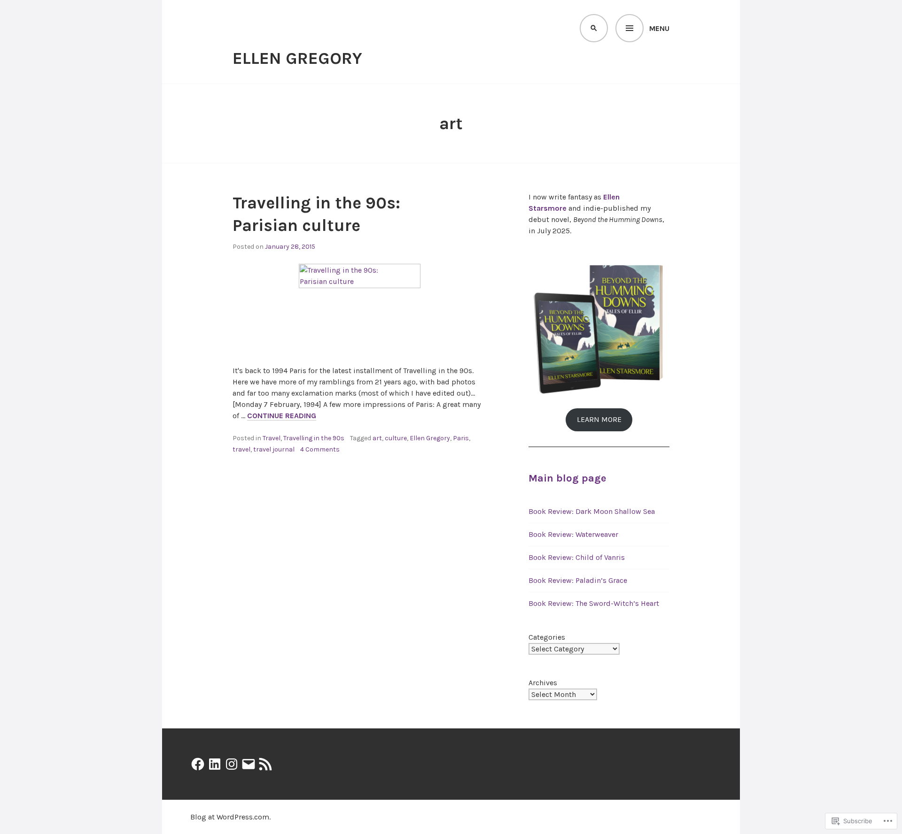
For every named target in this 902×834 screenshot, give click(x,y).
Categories (547, 637)
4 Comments (320, 449)
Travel (271, 438)
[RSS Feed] (265, 764)
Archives (543, 682)
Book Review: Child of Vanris (577, 557)
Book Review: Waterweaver (573, 534)
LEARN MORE (599, 419)
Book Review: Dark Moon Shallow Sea (592, 511)
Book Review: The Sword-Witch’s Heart (594, 603)
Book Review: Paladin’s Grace (578, 580)
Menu (659, 28)
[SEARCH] (594, 28)
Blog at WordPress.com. (230, 816)
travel (241, 449)
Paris (461, 438)
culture (396, 438)
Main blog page (567, 478)
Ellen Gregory (297, 58)
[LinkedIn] (214, 764)
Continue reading (281, 416)
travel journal (274, 449)
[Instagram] (231, 764)
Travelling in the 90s (313, 438)
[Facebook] (197, 764)
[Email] (248, 764)
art (377, 438)
